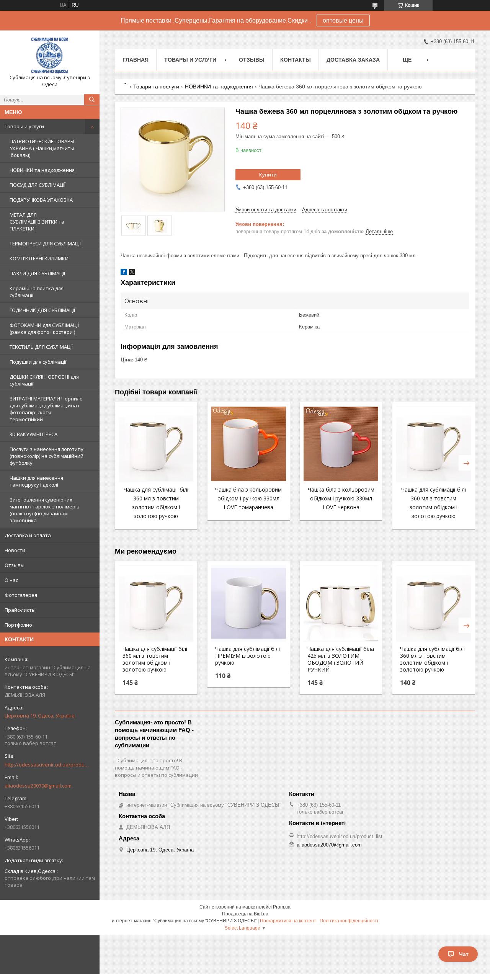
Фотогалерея (21, 595)
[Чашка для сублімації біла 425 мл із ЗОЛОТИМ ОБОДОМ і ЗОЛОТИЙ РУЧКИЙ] (341, 603)
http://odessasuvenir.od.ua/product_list (47, 764)
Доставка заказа (353, 60)
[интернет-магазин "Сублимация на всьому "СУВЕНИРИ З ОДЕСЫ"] (50, 55)
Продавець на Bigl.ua (245, 914)
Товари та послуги (156, 86)
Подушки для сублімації (38, 361)
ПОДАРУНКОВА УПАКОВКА (41, 199)
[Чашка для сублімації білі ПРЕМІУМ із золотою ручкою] (248, 603)
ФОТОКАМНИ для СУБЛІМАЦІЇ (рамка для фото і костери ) (44, 328)
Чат (464, 954)
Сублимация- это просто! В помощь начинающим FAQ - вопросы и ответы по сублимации (156, 767)
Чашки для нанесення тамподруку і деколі (36, 481)
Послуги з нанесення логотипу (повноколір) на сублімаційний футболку (46, 456)
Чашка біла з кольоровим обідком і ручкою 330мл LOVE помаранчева (248, 498)
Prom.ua (282, 907)
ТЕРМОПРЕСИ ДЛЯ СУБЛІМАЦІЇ (45, 243)
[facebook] (124, 273)
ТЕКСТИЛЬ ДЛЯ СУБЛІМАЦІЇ (41, 346)
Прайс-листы (20, 609)
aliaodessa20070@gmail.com (38, 785)
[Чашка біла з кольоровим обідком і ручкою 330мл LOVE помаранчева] (248, 444)
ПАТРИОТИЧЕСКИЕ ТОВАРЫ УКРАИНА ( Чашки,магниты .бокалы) (42, 148)
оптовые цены (343, 20)
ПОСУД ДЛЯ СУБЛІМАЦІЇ (37, 184)
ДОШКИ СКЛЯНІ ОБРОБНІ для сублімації (44, 380)
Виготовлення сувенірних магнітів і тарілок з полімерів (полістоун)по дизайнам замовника (45, 510)
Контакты (295, 60)
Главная (135, 60)
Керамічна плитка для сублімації (37, 292)
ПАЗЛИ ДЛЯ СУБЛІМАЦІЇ (37, 273)
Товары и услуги (24, 126)
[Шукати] (92, 99)
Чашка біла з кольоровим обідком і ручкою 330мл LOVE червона (341, 498)
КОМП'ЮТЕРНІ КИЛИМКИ (39, 258)
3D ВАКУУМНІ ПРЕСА (33, 434)
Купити (268, 174)
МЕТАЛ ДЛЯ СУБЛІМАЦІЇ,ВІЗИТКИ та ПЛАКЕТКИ (37, 221)
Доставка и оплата (28, 535)
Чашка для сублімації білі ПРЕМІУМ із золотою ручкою (247, 656)
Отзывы (14, 565)
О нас (11, 580)
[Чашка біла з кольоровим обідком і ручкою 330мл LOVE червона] (341, 444)
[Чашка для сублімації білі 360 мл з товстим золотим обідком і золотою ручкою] (156, 444)
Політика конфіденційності (349, 920)
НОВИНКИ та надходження (42, 170)
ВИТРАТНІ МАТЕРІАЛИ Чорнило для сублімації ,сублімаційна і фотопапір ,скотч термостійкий (46, 409)
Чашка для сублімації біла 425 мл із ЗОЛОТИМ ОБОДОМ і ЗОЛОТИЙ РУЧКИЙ (340, 659)
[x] (132, 273)
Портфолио (18, 624)
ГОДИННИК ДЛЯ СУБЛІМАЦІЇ (42, 310)
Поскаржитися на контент (288, 920)
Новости (15, 550)
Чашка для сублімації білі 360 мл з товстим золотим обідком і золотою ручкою (154, 659)
